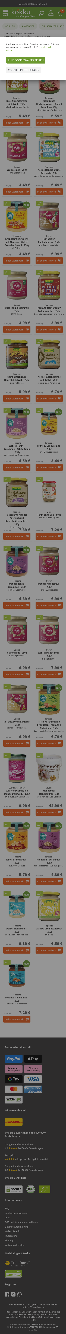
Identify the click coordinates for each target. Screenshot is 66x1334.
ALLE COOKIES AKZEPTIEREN (26, 60)
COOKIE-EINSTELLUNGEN (23, 70)
